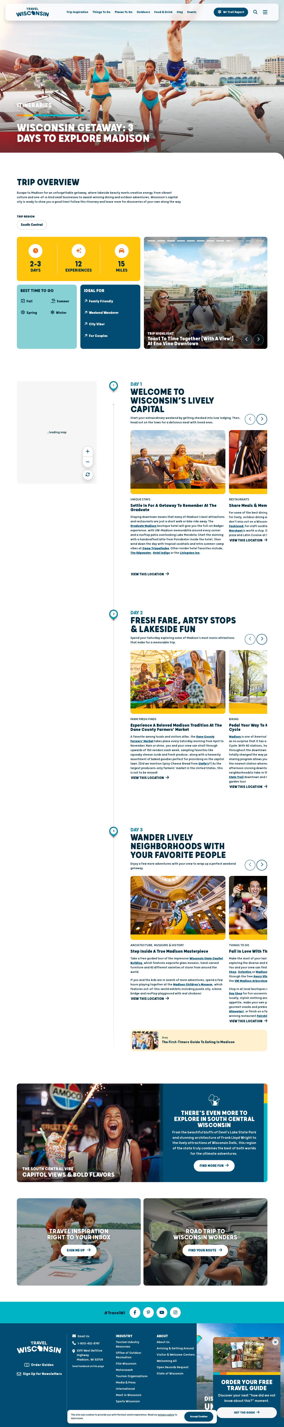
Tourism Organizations (132, 1376)
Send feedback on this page (88, 1366)
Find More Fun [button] (212, 1166)
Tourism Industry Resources (127, 1344)
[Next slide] (258, 339)
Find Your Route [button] (202, 1250)
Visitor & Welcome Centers (176, 1355)
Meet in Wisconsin (128, 1395)
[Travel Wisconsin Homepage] (32, 12)
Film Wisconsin (126, 1363)
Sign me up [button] (76, 1250)
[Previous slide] (246, 339)
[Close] (275, 1342)
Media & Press (126, 1382)
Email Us (83, 1336)
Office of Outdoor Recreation (128, 1355)
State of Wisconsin (170, 1373)
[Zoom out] (87, 462)
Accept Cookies (198, 1416)
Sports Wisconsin (128, 1401)
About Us (163, 1342)
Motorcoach (124, 1370)
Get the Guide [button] (244, 1412)
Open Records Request (173, 1367)
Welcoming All (167, 1361)
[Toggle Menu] (263, 12)
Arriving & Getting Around (175, 1348)
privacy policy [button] (166, 1414)
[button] (231, 12)
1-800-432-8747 (88, 1343)
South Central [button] (32, 225)
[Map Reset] (87, 474)
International (125, 1389)
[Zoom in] (87, 451)
